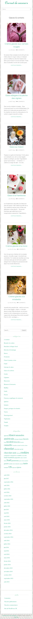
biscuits (25, 439)
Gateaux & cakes (9, 367)
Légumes (6, 377)
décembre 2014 (8, 530)
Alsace (11, 435)
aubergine (16, 439)
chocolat (9, 448)
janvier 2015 (7, 527)
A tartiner (7, 339)
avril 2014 (6, 554)
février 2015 (7, 523)
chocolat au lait (18, 449)
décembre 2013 (8, 568)
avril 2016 (6, 492)
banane (21, 439)
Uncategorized (8, 415)
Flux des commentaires (11, 605)
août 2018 (6, 475)
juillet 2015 (7, 506)
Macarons (7, 381)
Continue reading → (16, 65)
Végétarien (7, 419)
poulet (6, 464)
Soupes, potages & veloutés (12, 408)
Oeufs (5, 391)
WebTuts (16, 617)
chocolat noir (10, 452)
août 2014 (6, 540)
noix (5, 460)
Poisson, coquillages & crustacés (13, 398)
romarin (21, 463)
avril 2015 (6, 516)
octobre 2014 (7, 533)
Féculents (7, 357)
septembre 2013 (8, 578)
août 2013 (6, 582)
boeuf (5, 442)
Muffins (6, 388)
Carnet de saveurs (16, 3)
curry (23, 455)
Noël (9, 460)
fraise (6, 457)
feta (25, 455)
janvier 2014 (7, 564)
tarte (25, 463)
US (10, 467)
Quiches (6, 401)
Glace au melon (17, 147)
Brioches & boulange (10, 350)
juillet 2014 (7, 544)
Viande (6, 422)
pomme (26, 460)
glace (22, 457)
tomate (6, 467)
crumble (19, 455)
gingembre (18, 457)
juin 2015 (6, 509)
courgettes (13, 455)
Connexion (7, 598)
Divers (6, 353)
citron (18, 453)
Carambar (14, 445)
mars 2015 (7, 520)
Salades (6, 405)
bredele (10, 441)
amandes (20, 435)
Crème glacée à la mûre (16, 246)
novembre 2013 (8, 571)
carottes (22, 445)
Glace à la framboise (16, 195)
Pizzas (6, 395)
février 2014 (7, 561)
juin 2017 (6, 478)
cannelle (8, 445)
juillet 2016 (7, 489)
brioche (17, 442)
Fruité (5, 364)
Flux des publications (10, 601)
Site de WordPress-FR (10, 608)
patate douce (22, 460)
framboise (11, 457)
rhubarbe (17, 463)
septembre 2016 (8, 482)
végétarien (14, 467)
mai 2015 (6, 513)
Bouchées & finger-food (11, 346)
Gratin (6, 374)
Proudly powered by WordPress (10, 615)
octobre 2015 (7, 496)
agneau (6, 435)
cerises (26, 445)
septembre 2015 (8, 499)
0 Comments (20, 50)
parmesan (15, 460)
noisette (25, 457)
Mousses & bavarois (10, 384)
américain (9, 438)
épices (19, 467)
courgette (7, 455)
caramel (19, 445)
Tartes (6, 412)
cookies (25, 452)
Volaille (6, 426)
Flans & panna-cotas (10, 360)
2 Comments (20, 101)
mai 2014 (6, 551)
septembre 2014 (8, 537)
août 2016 (6, 485)
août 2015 (6, 502)
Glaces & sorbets (9, 370)
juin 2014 (6, 547)
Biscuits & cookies (9, 343)
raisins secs (12, 464)
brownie (22, 442)
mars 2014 (7, 558)
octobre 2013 (7, 575)
